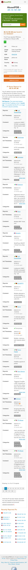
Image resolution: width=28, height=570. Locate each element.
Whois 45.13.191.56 (14, 80)
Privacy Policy (13, 560)
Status (13, 564)
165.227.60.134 (21, 514)
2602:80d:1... (6, 519)
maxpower (20, 157)
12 (12, 491)
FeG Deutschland (17, 111)
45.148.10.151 (7, 538)
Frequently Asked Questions (17, 562)
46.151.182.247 (7, 536)
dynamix (18, 233)
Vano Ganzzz (21, 371)
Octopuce (20, 184)
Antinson (18, 399)
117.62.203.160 (21, 533)
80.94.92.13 (6, 517)
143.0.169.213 (7, 523)
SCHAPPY (20, 283)
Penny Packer (17, 351)
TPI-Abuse (20, 420)
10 (6, 491)
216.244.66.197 (21, 542)
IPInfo (15, 71)
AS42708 (14, 54)
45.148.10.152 (21, 536)
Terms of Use (20, 558)
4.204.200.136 (21, 530)
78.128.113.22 (21, 517)
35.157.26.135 (7, 542)
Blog (2, 562)
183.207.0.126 (7, 513)
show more (22, 203)
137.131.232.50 (7, 531)
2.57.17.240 (20, 526)
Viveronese (20, 137)
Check (23, 24)
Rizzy (19, 211)
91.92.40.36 (20, 523)
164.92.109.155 (21, 520)
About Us (7, 562)
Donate (18, 564)
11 (9, 491)
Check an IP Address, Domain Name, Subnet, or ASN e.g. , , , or (12, 18)
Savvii (19, 307)
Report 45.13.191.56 (14, 76)
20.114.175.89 (7, 530)
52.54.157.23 (6, 525)
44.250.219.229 (21, 539)
